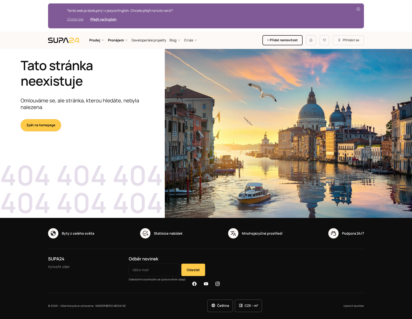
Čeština (223, 305)
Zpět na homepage (40, 125)
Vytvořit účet (59, 266)
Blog (173, 40)
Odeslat (193, 269)
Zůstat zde (75, 19)
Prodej (94, 40)
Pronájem (116, 40)
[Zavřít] (358, 9)
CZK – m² (251, 305)
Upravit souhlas (354, 306)
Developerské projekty (149, 40)
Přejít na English (103, 19)
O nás (188, 40)
